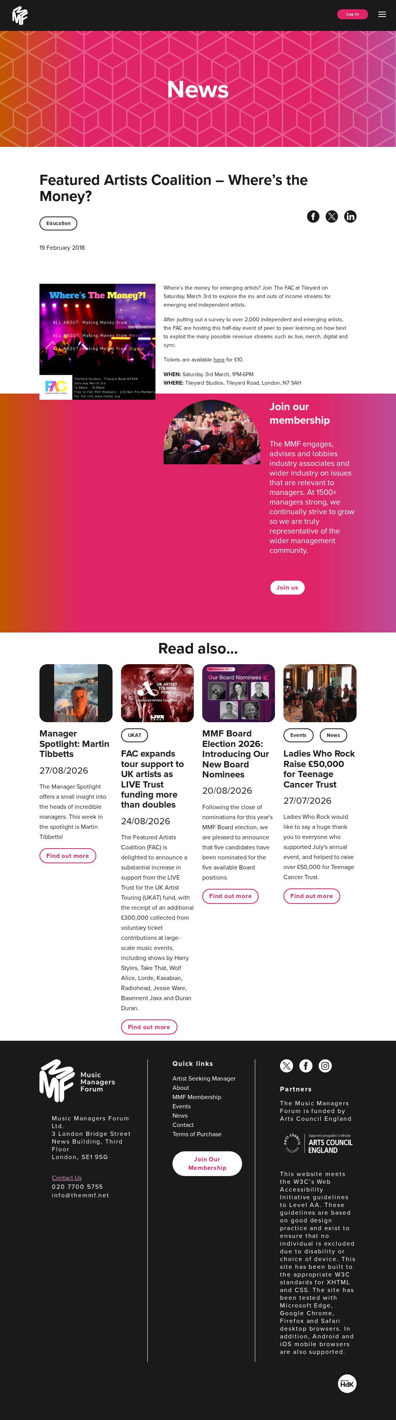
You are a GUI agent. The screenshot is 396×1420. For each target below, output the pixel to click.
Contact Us (67, 1177)
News (333, 735)
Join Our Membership (207, 1163)
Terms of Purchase (197, 1134)
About (180, 1087)
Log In (352, 14)
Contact (183, 1124)
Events (298, 735)
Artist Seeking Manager (204, 1078)
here (219, 360)
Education (58, 223)
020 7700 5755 (77, 1186)
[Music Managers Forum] (77, 1100)
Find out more (67, 855)
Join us (288, 587)
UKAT (135, 735)
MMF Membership (196, 1097)
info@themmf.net (80, 1195)
